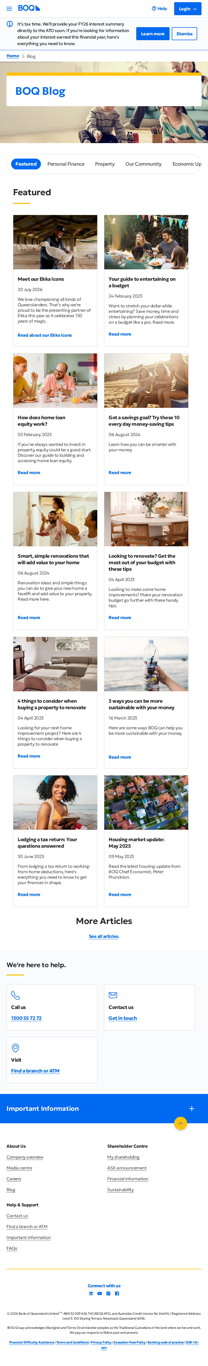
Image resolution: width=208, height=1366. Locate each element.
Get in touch (123, 1018)
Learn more (153, 33)
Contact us (17, 1215)
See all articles (103, 936)
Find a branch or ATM (35, 1071)
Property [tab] (105, 164)
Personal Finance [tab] (65, 164)
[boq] (29, 9)
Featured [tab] (26, 164)
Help (162, 8)
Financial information (127, 1178)
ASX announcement (127, 1168)
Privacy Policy (101, 1342)
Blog (10, 1189)
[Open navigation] (9, 9)
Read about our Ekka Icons (45, 335)
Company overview (24, 1157)
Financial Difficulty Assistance (31, 1342)
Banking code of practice (166, 1342)
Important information (28, 1237)
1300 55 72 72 (26, 1018)
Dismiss (185, 33)
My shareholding (123, 1157)
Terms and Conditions (72, 1342)
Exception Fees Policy (129, 1342)
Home (12, 55)
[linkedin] (91, 1295)
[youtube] (99, 1295)
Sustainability (120, 1189)
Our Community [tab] (143, 164)
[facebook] (117, 1295)
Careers (13, 1178)
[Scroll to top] (180, 1123)
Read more (120, 334)
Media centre (19, 1168)
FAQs (11, 1248)
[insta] (108, 1295)
